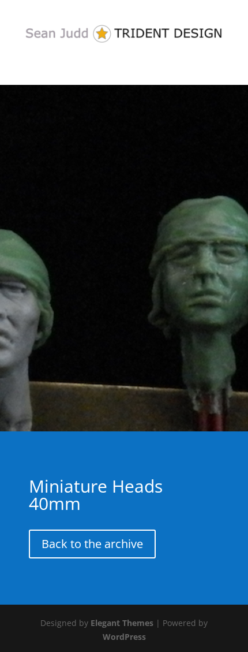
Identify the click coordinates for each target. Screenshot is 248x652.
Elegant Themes (122, 622)
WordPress (124, 636)
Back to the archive (92, 544)
